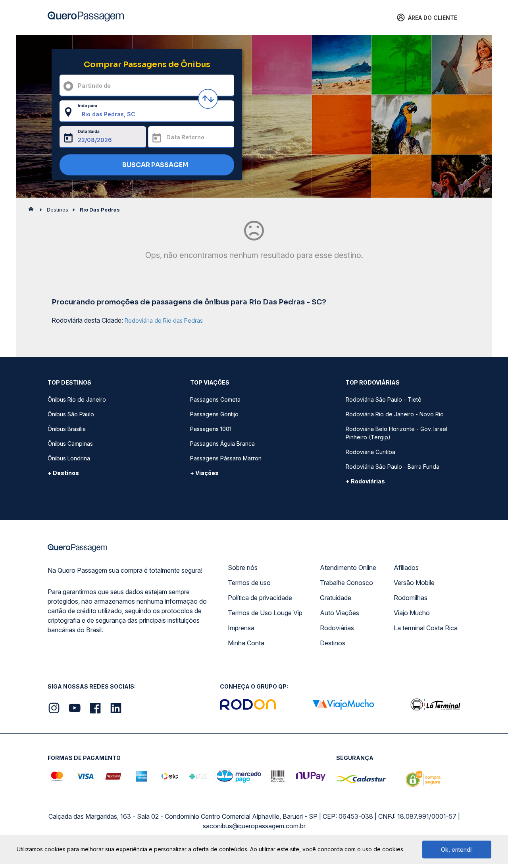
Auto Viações (339, 613)
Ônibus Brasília (67, 428)
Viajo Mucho (412, 613)
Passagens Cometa (215, 399)
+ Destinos (63, 473)
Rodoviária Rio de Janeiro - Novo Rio (395, 414)
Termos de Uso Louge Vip (265, 613)
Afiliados (406, 568)
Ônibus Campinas (70, 443)
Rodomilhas (410, 598)
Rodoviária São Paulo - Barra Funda (392, 466)
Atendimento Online (348, 568)
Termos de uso (249, 583)
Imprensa (241, 628)
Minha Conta (246, 643)
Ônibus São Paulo (71, 414)
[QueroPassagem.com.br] (33, 211)
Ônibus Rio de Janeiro (77, 399)
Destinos (332, 643)
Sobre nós (243, 568)
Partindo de (94, 85)
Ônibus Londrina (69, 458)
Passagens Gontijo (214, 414)
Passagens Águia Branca (222, 443)
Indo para (87, 105)
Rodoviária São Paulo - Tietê (383, 399)
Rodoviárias (337, 628)
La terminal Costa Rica (426, 628)
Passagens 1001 (210, 428)
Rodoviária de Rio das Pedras (164, 320)
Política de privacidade (260, 598)
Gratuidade (335, 598)
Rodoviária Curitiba (370, 451)
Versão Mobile (414, 583)
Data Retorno (185, 137)
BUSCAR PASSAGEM (155, 165)
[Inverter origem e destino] (208, 99)
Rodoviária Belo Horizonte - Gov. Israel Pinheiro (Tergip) (396, 433)
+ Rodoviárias (365, 481)
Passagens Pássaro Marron (226, 458)
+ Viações (204, 473)
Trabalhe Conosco (346, 583)
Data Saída (89, 131)
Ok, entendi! (457, 849)
